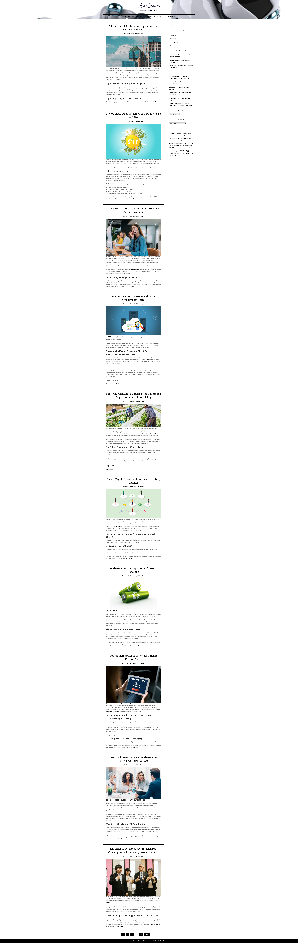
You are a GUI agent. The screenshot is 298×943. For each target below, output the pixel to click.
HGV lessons (135, 269)
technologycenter (172, 153)
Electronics (149, 16)
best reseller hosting (119, 526)
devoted (170, 135)
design (189, 133)
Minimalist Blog (153, 940)
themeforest (179, 153)
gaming (184, 138)
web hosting (149, 359)
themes (183, 153)
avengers (179, 131)
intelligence (172, 143)
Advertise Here (174, 38)
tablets (170, 151)
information (177, 141)
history (170, 141)
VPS (109, 336)
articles (170, 131)
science (171, 147)
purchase (190, 145)
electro (174, 135)
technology (184, 150)
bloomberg (183, 130)
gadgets (173, 138)
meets (170, 145)
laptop (188, 143)
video (170, 155)
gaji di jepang (156, 433)
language (184, 143)
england (178, 135)
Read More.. (133, 198)
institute (184, 141)
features (188, 135)
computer (173, 133)
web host (152, 528)
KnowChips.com (149, 6)
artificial (174, 130)
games (178, 138)
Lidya (141, 33)
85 (141, 934)
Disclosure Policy (174, 42)
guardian (189, 138)
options (177, 145)
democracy (185, 133)
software (183, 147)
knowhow (179, 143)
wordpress (174, 155)
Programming (169, 16)
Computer (138, 16)
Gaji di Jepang (154, 924)
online (173, 145)
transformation (189, 153)
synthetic (188, 147)
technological (175, 151)
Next (147, 934)
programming (184, 145)
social (175, 147)
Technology (128, 16)
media (191, 143)
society (179, 147)
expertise (183, 135)
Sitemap (172, 45)
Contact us (173, 35)
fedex (170, 138)
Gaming (158, 16)
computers (179, 133)
